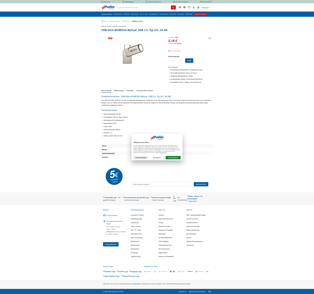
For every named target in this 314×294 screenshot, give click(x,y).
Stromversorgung (136, 237)
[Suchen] (173, 7)
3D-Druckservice (164, 249)
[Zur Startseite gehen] (107, 7)
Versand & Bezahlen (193, 226)
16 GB (173, 61)
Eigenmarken (163, 252)
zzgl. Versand (177, 43)
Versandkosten (137, 284)
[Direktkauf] (184, 7)
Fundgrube (134, 252)
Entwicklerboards (136, 219)
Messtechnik (135, 241)
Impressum (190, 245)
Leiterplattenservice (165, 245)
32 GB (182, 61)
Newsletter (162, 234)
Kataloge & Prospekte (166, 230)
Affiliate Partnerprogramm (194, 241)
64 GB (190, 61)
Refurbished (135, 249)
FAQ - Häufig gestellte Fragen (196, 215)
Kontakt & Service (192, 219)
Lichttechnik (135, 222)
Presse (161, 222)
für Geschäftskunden (165, 237)
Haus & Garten (136, 226)
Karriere (161, 215)
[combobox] (144, 7)
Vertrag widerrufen (111, 244)
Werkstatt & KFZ (136, 234)
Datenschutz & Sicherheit (197, 291)
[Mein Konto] (193, 7)
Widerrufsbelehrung (192, 230)
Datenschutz (142, 188)
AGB (209, 291)
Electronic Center (164, 226)
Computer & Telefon (137, 215)
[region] (133, 53)
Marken (188, 237)
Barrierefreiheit (191, 234)
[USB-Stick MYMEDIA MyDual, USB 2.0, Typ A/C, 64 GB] (133, 53)
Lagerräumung (135, 256)
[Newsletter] (180, 7)
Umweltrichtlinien (192, 222)
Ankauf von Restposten (166, 256)
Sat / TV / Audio (136, 230)
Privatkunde (205, 8)
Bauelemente (135, 245)
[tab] (106, 91)
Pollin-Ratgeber (164, 241)
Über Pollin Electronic (166, 219)
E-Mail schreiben (111, 215)
